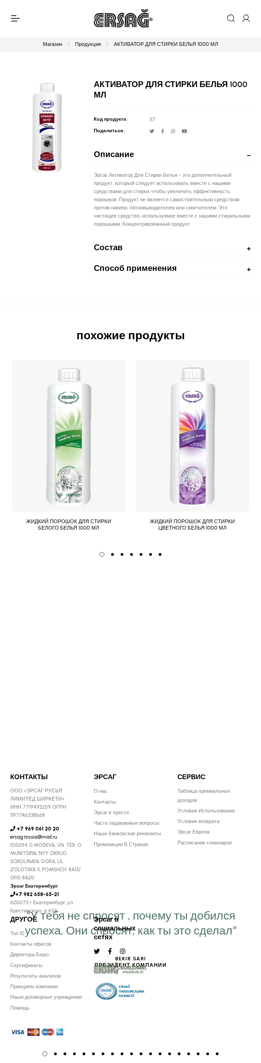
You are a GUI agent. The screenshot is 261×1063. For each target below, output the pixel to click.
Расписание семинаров (204, 843)
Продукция (88, 44)
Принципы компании (34, 986)
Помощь (20, 1008)
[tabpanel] (68, 451)
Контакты (105, 802)
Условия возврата (198, 821)
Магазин (52, 44)
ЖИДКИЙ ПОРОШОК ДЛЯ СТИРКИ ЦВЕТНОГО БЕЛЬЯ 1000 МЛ (192, 524)
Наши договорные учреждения (46, 997)
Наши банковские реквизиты (127, 833)
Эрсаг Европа (193, 832)
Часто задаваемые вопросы (126, 823)
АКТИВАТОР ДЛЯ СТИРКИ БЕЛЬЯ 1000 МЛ (166, 44)
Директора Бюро (29, 954)
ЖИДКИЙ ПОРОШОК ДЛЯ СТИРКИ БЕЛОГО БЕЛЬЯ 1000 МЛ (68, 524)
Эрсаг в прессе (111, 812)
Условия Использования (206, 811)
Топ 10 (17, 933)
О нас (100, 791)
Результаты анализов (35, 976)
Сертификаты (26, 965)
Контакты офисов (30, 944)
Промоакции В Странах (121, 844)
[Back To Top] (242, 1021)
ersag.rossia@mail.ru (33, 837)
